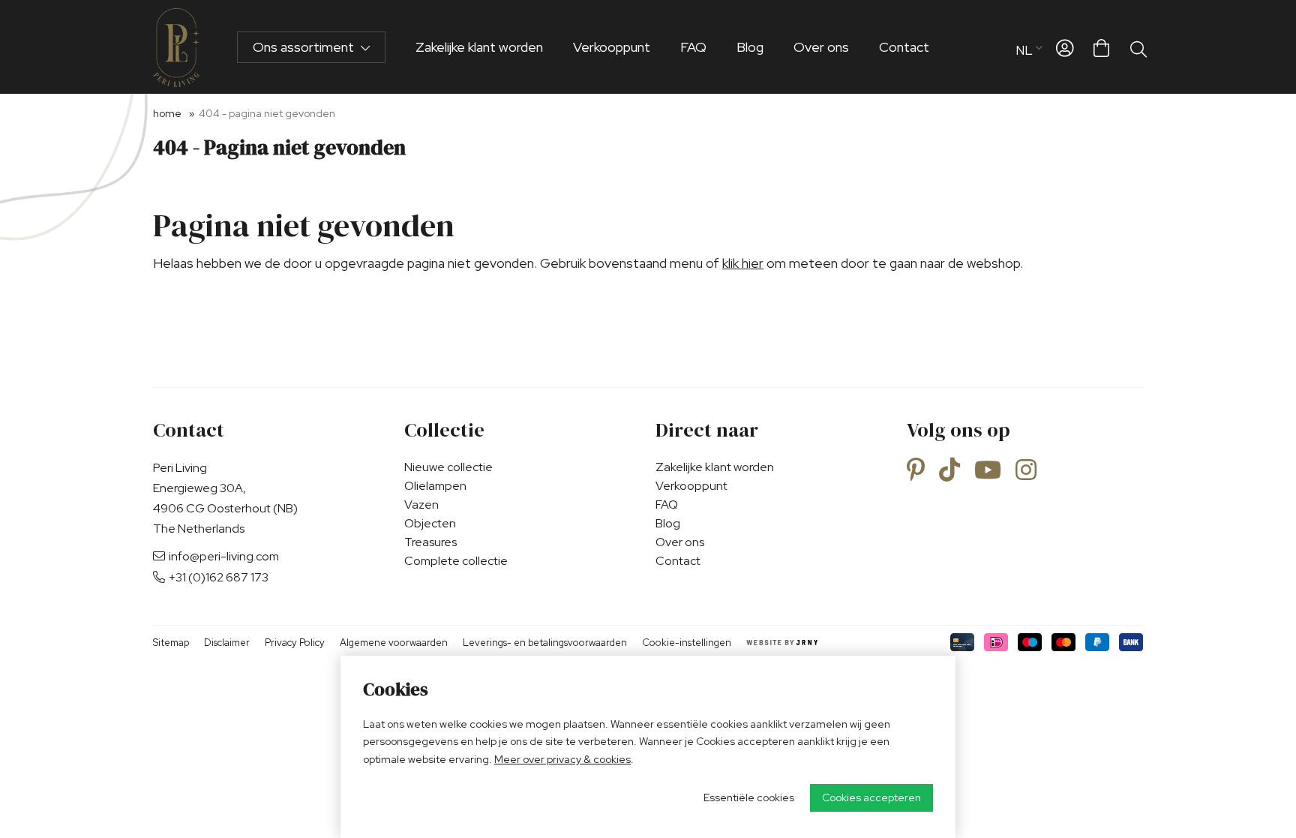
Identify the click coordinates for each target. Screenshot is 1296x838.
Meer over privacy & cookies (562, 759)
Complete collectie (456, 561)
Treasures (430, 542)
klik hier (743, 263)
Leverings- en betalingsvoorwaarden (545, 642)
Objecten (430, 523)
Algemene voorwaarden (394, 642)
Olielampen (435, 486)
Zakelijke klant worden (479, 47)
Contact (904, 47)
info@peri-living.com (224, 556)
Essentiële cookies (749, 797)
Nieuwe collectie (448, 467)
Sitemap (171, 642)
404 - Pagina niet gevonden (267, 113)
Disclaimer (227, 642)
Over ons (821, 47)
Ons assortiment (305, 47)
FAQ (693, 47)
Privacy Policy (295, 642)
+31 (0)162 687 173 (218, 577)
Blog (750, 47)
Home (167, 113)
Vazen (421, 504)
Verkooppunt (611, 47)
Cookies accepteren (871, 797)
